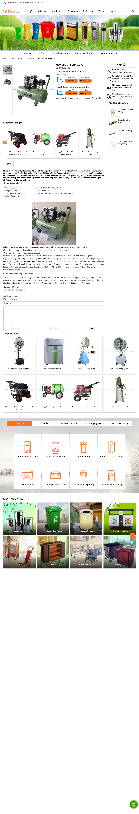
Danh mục (69, 98)
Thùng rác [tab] (19, 423)
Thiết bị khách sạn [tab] (69, 423)
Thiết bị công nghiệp (82, 98)
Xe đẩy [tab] (44, 423)
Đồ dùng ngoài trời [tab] (94, 423)
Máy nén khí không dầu (13, 171)
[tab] (8, 164)
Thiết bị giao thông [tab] (119, 423)
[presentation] (5, 142)
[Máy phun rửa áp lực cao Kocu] (42, 138)
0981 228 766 (19, 3)
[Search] (133, 11)
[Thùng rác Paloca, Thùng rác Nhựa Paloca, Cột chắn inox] (13, 11)
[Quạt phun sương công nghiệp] (19, 351)
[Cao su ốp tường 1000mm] (113, 123)
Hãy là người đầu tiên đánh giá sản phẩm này (71, 71)
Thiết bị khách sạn (59, 53)
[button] (7, 70)
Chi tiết (8, 164)
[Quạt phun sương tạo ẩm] (119, 351)
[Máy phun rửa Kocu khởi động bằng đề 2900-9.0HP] (18, 138)
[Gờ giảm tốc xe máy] (113, 134)
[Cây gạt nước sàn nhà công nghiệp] (113, 144)
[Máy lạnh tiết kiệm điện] (52, 351)
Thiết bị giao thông (83, 53)
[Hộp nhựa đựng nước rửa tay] (113, 112)
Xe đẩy (41, 53)
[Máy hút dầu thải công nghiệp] (90, 138)
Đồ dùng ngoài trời (108, 53)
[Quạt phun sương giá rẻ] (86, 351)
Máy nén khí (96, 98)
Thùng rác (26, 53)
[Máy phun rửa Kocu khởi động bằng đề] (66, 138)
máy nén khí (81, 173)
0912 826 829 (38, 3)
